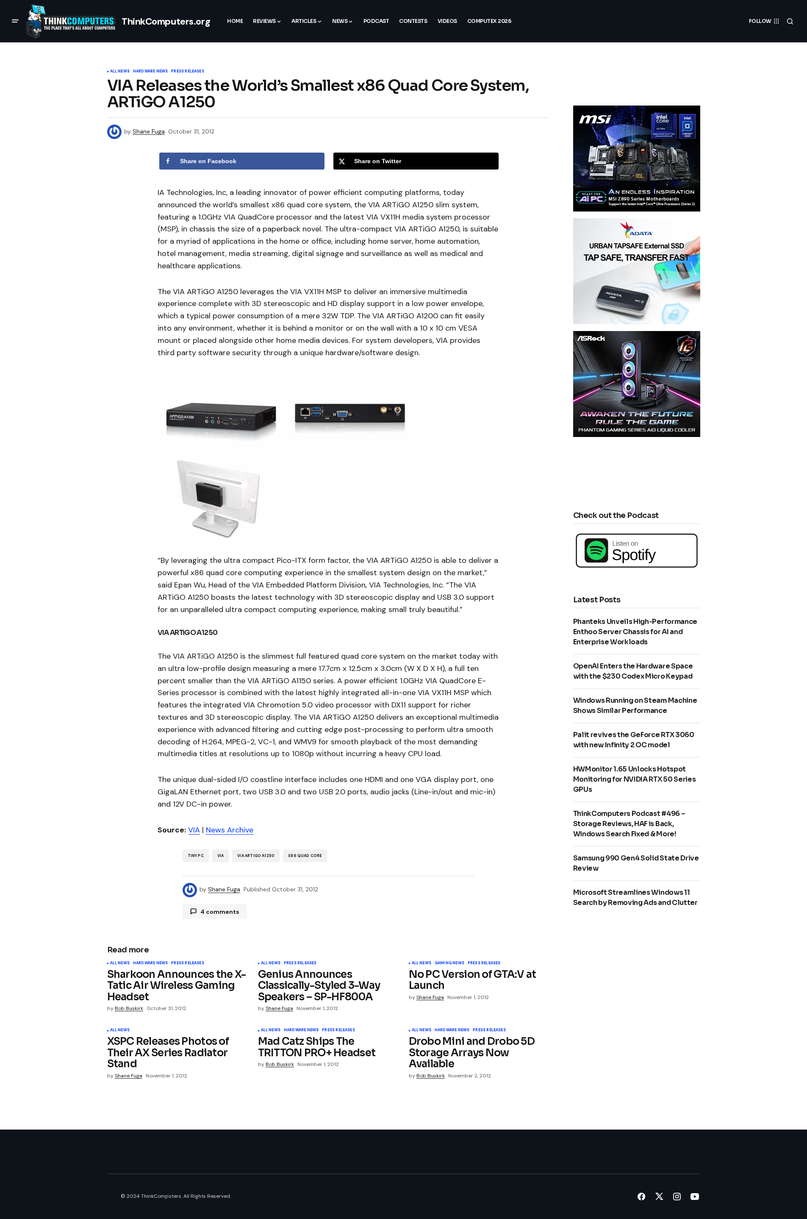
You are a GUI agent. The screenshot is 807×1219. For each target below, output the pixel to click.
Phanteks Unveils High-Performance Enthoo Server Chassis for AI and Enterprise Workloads (635, 631)
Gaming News (449, 963)
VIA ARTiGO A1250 (256, 855)
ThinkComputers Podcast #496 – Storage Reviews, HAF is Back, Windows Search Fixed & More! (629, 823)
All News (120, 72)
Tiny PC (196, 855)
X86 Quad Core (305, 855)
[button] (15, 21)
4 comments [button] (219, 912)
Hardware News (150, 72)
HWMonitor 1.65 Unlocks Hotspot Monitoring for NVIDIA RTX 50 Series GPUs (634, 779)
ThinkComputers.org (166, 21)
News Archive (229, 830)
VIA (194, 830)
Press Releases (187, 72)
